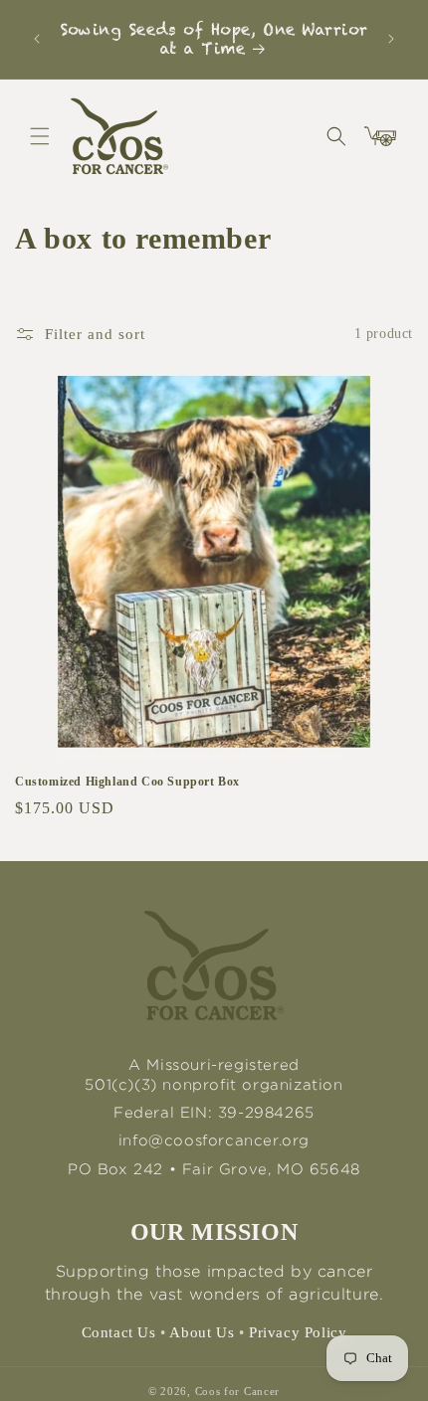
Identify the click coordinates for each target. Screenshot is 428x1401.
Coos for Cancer (238, 1391)
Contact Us (119, 1332)
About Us (201, 1332)
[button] (40, 136)
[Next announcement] (391, 39)
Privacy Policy (297, 1332)
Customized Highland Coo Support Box (127, 781)
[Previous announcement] (37, 39)
